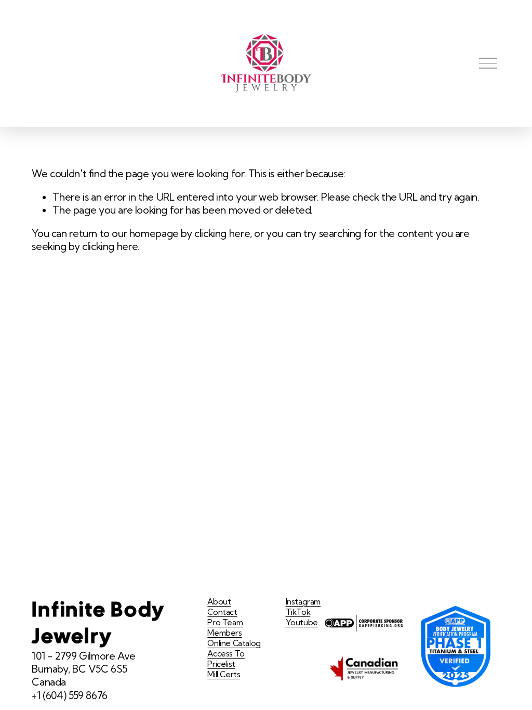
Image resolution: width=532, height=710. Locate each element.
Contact (222, 612)
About (219, 602)
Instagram (303, 602)
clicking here (222, 233)
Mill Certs (223, 674)
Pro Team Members (225, 627)
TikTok (298, 612)
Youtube (302, 622)
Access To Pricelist (226, 659)
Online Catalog (234, 643)
